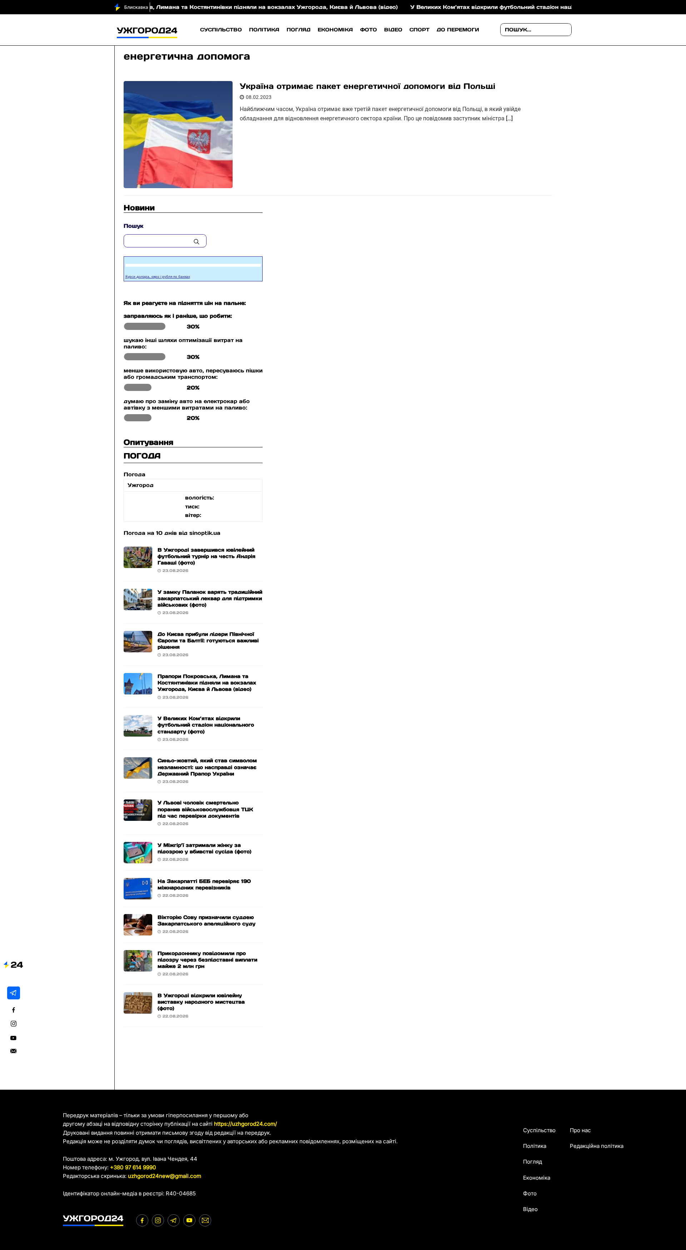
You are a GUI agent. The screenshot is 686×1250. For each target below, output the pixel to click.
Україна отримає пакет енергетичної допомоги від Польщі (367, 86)
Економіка (335, 29)
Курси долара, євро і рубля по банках (157, 276)
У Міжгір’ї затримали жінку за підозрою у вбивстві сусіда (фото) (205, 848)
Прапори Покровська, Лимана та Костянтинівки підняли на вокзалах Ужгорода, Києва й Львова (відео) (211, 7)
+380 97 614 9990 (133, 1167)
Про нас (580, 1130)
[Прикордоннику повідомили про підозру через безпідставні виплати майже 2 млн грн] (138, 966)
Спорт (419, 29)
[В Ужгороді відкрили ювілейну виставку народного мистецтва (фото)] (138, 1008)
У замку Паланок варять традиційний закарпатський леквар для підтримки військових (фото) (210, 598)
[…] (509, 118)
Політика (264, 29)
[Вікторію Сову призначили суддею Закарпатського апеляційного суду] (138, 930)
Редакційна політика (596, 1146)
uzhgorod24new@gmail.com (164, 1176)
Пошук (133, 225)
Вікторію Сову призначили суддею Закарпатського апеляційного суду (206, 920)
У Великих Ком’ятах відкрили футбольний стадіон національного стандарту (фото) (499, 7)
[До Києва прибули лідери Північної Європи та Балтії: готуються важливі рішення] (138, 647)
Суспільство (221, 29)
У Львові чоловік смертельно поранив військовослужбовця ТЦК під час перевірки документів (205, 809)
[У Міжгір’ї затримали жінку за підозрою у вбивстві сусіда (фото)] (138, 858)
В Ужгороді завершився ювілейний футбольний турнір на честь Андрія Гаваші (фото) (206, 556)
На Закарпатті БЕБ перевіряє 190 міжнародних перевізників (204, 884)
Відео (393, 29)
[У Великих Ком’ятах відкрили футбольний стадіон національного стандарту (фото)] (138, 732)
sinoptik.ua (204, 532)
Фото (368, 29)
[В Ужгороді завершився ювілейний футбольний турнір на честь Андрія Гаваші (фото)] (138, 563)
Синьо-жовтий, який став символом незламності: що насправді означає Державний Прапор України (207, 767)
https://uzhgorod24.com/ (245, 1123)
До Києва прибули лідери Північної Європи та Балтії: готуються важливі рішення (208, 640)
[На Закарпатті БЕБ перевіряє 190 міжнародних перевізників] (138, 894)
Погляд (298, 29)
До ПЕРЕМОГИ (458, 29)
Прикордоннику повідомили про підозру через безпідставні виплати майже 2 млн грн (207, 959)
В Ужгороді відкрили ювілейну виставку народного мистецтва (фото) (201, 1001)
